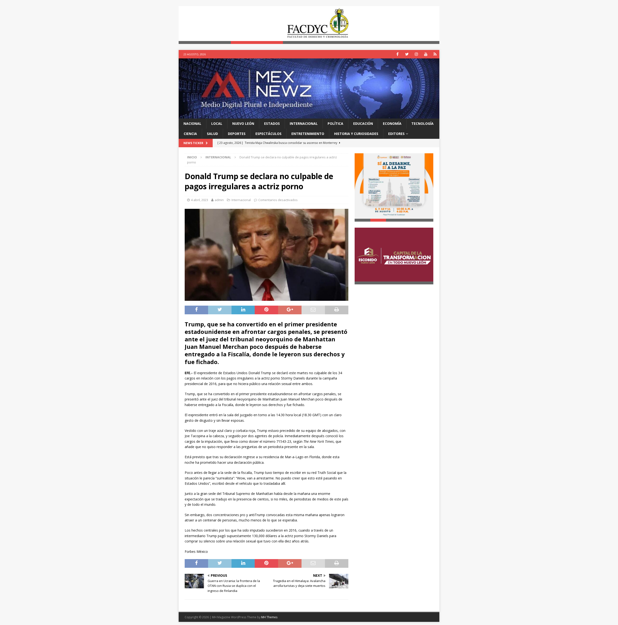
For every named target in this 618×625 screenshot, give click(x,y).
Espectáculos (268, 133)
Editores (396, 133)
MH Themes (269, 617)
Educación (363, 123)
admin (219, 200)
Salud (212, 133)
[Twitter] (407, 54)
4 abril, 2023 (199, 200)
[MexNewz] (309, 115)
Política (335, 123)
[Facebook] (397, 54)
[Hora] (435, 54)
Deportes (237, 133)
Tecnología (422, 123)
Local (216, 123)
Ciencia (190, 133)
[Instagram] (416, 54)
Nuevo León (243, 123)
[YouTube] (425, 54)
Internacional (304, 123)
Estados (272, 123)
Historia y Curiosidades (356, 133)
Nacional (192, 123)
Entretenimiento (307, 133)
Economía (392, 123)
